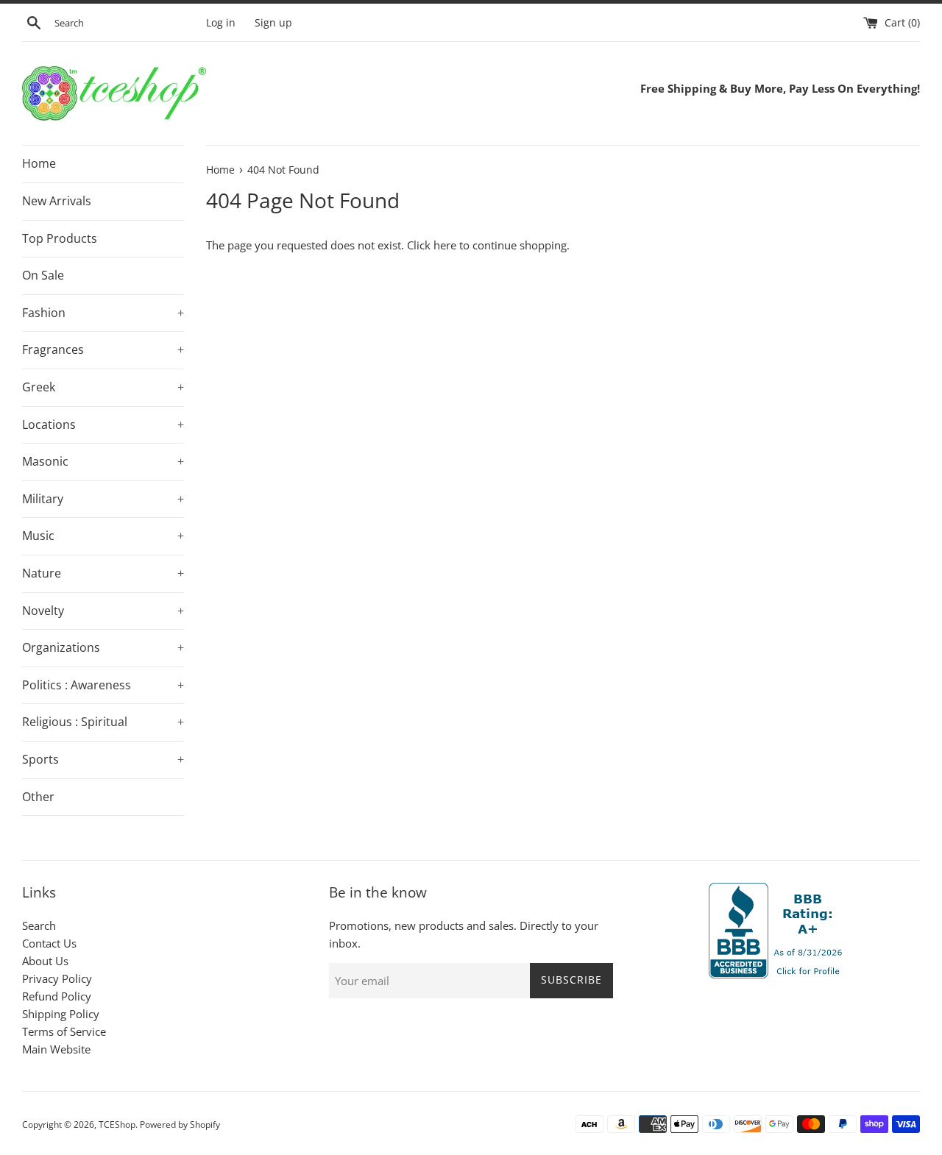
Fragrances (103, 349)
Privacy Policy (57, 978)
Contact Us (49, 943)
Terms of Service (64, 1031)
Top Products (59, 238)
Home (39, 163)
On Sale (43, 275)
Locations (103, 424)
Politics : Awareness (103, 685)
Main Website (56, 1049)
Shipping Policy (60, 1013)
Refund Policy (56, 996)
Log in (221, 22)
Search (39, 925)
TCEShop (117, 1124)
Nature (103, 573)
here (444, 245)
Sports (103, 759)
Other (38, 797)
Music (103, 535)
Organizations (103, 647)
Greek (103, 387)
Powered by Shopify (180, 1124)
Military (103, 499)
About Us (45, 960)
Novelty (103, 611)
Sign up (273, 22)
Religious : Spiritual (103, 722)
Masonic (103, 461)
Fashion (103, 313)
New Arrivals (56, 201)
